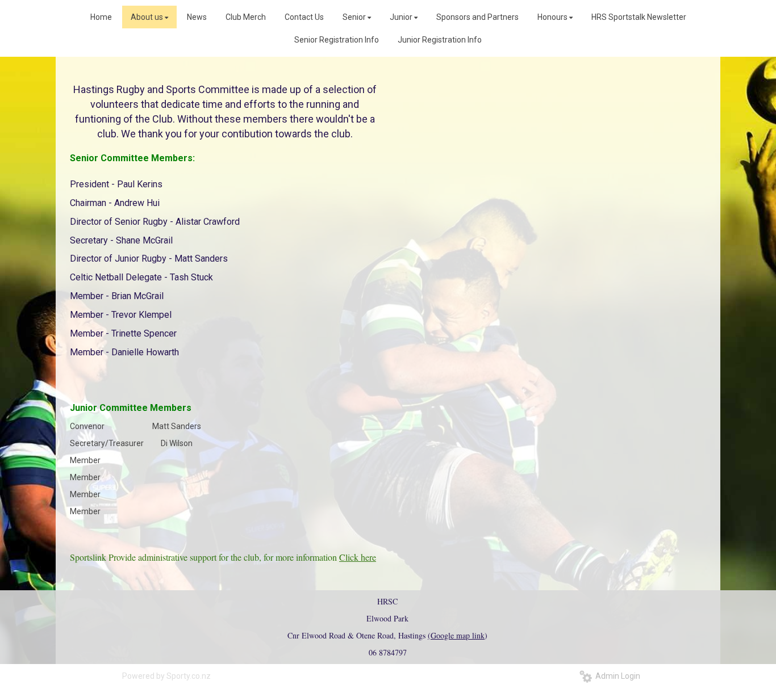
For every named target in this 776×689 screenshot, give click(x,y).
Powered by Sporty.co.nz (166, 675)
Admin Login (616, 675)
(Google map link (456, 635)
